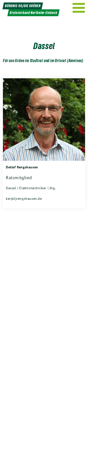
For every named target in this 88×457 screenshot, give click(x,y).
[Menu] (79, 8)
